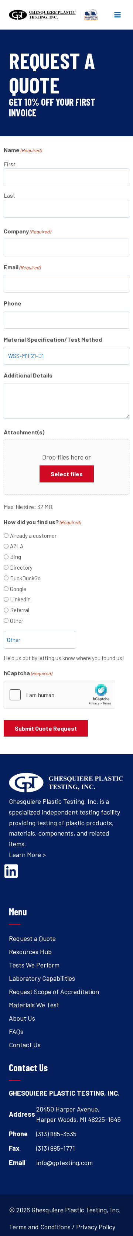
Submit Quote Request (46, 728)
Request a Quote (32, 938)
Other (16, 620)
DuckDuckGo (25, 578)
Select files (67, 473)
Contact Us (25, 1045)
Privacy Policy (95, 1227)
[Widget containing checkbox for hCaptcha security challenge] (59, 695)
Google (18, 588)
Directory (21, 567)
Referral (19, 610)
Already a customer (33, 535)
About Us (22, 1018)
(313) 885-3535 (56, 1134)
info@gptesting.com (64, 1162)
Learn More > (27, 854)
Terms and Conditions (40, 1227)
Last (9, 195)
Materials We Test (34, 1005)
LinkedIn (20, 599)
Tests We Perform (34, 965)
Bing (15, 556)
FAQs (16, 1031)
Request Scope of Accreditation (54, 991)
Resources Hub (30, 952)
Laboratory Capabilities (42, 978)
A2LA (16, 546)
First (10, 164)
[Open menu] (117, 14)
